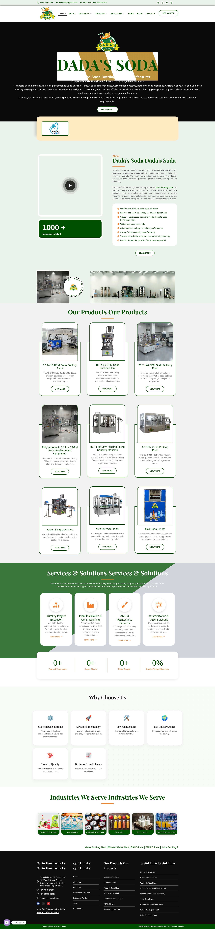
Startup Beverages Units (166, 832)
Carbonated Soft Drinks (95, 832)
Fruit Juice (119, 832)
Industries (116, 14)
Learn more (55, 637)
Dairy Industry (143, 832)
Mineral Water (72, 832)
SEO (165, 926)
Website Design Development (150, 926)
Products (84, 14)
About (72, 14)
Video (131, 14)
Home (63, 13)
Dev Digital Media (177, 926)
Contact (150, 14)
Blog (140, 14)
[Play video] (70, 185)
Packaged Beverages (48, 832)
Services (100, 14)
